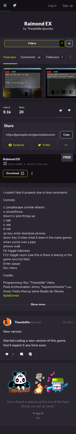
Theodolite (40, 29)
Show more (38, 304)
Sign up (68, 6)
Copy (66, 135)
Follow (45, 43)
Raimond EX (38, 23)
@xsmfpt (35, 322)
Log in (52, 6)
